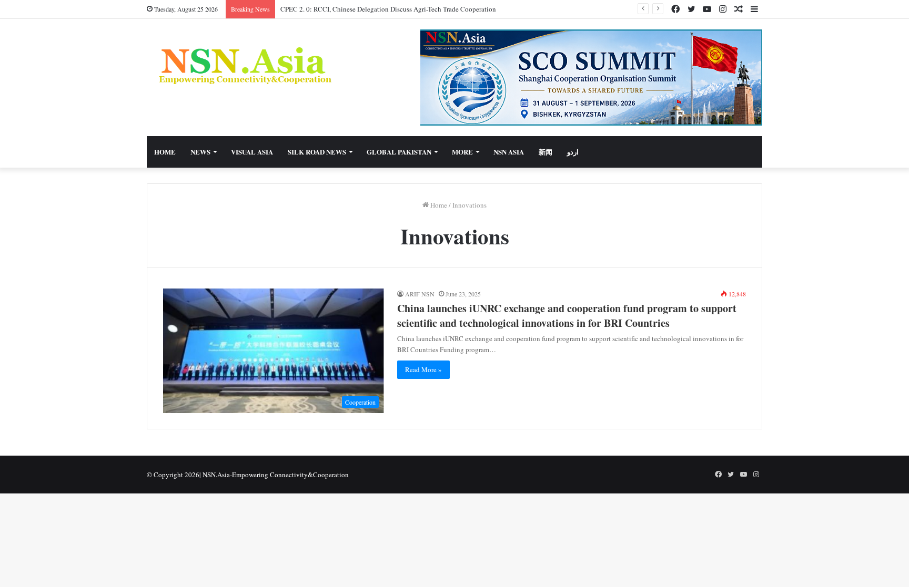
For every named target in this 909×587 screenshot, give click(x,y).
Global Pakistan (399, 152)
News (200, 152)
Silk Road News (317, 152)
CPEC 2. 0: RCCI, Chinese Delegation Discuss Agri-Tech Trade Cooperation (388, 9)
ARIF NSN (420, 294)
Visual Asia (252, 152)
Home (165, 152)
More (462, 152)
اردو (573, 152)
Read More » (423, 369)
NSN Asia (508, 152)
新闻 (545, 152)
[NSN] (244, 65)
